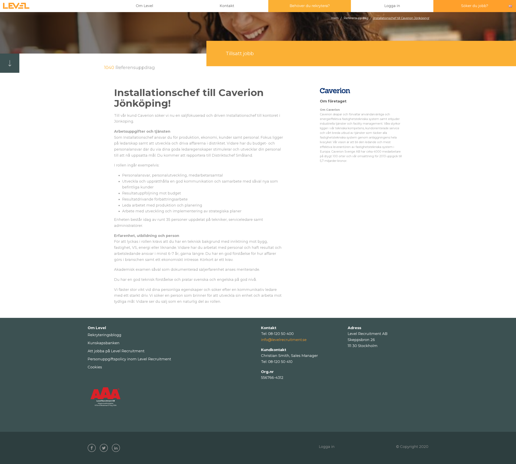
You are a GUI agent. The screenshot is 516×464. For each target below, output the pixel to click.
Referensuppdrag (356, 18)
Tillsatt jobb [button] (240, 53)
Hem (335, 18)
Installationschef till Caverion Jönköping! (401, 18)
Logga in (327, 446)
